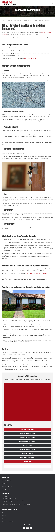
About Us (4, 512)
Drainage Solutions (27, 445)
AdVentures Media (27, 504)
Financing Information (8, 521)
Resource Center (6, 480)
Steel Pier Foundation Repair (27, 457)
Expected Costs (6, 489)
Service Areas (27, 461)
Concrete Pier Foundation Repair (27, 441)
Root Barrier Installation (27, 453)
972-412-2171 (9, 501)
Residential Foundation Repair (27, 449)
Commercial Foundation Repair (27, 437)
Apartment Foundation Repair (27, 433)
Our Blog (4, 483)
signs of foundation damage (31, 58)
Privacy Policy (27, 524)
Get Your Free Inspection (27, 429)
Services (4, 515)
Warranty (4, 518)
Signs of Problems (7, 486)
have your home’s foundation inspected (36, 273)
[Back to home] (9, 3)
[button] (52, 3)
